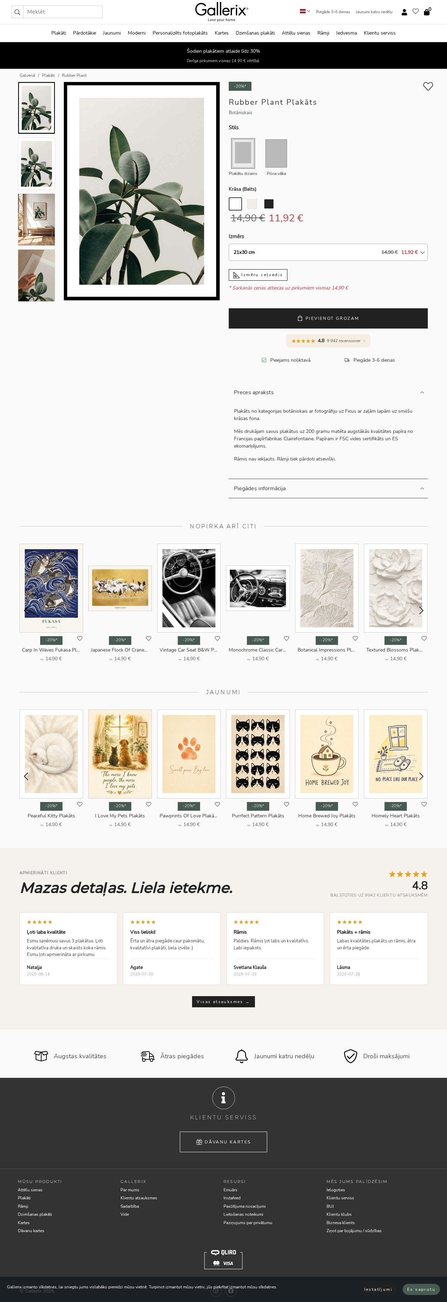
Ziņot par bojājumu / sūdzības (354, 1231)
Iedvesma (346, 33)
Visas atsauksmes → (223, 1002)
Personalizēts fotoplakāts (180, 33)
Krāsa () (242, 189)
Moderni (137, 33)
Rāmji (323, 33)
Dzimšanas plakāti (255, 33)
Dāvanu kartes (228, 1142)
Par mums (129, 1190)
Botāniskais (240, 113)
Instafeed (232, 1198)
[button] (17, 12)
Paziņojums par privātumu (248, 1223)
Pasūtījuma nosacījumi (245, 1206)
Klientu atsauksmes (138, 1198)
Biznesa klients (341, 1223)
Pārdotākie (84, 33)
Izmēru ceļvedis (261, 275)
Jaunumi (112, 33)
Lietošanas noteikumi (243, 1214)
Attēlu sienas (296, 33)
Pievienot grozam (332, 318)
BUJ (330, 1206)
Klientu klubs (339, 1214)
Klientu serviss (380, 33)
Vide (124, 1214)
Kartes (222, 33)
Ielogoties (336, 1190)
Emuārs (230, 1190)
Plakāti (58, 33)
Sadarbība (129, 1206)
